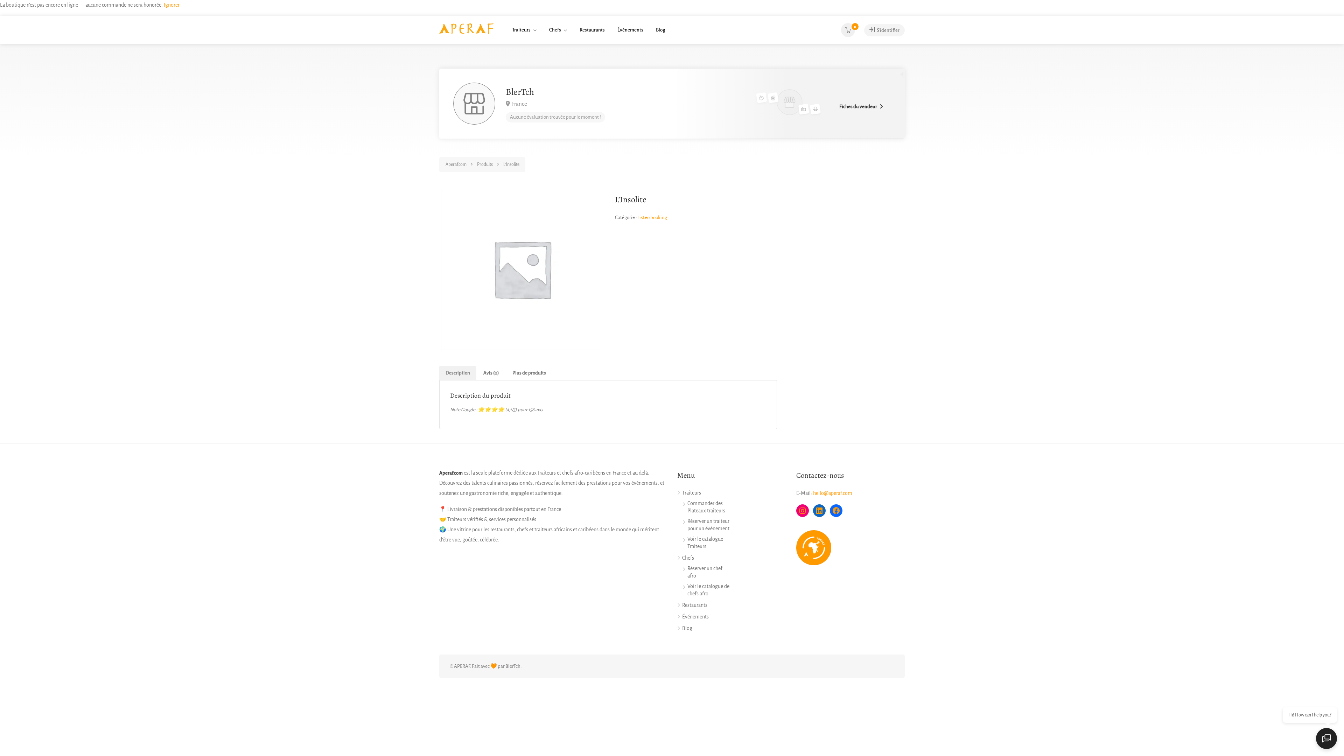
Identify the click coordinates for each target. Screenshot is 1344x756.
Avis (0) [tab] (491, 373)
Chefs (555, 30)
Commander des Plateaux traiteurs (706, 506)
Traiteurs (521, 30)
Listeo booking (652, 217)
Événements (630, 30)
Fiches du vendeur (858, 106)
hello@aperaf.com (832, 493)
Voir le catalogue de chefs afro (708, 589)
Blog (660, 30)
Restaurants (592, 30)
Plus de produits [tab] (529, 373)
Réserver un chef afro (704, 572)
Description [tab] (458, 373)
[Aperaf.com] (466, 28)
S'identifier (887, 30)
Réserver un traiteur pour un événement (708, 524)
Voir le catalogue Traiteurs (705, 542)
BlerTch (520, 92)
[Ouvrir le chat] (1326, 738)
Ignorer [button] (172, 5)
